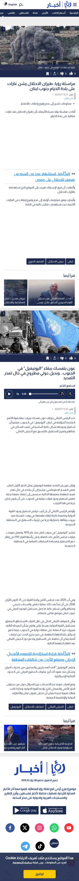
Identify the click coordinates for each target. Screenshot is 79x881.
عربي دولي (68, 98)
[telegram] (25, 846)
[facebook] (10, 827)
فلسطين (24, 12)
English (12, 4)
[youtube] (68, 827)
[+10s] (70, 394)
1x (17, 393)
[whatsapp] (54, 827)
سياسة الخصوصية (22, 862)
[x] (24, 827)
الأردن (45, 12)
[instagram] (39, 827)
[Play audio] (9, 393)
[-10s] (62, 394)
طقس (11, 12)
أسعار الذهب (58, 12)
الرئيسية (74, 12)
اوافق (39, 874)
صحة (35, 12)
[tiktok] (40, 846)
